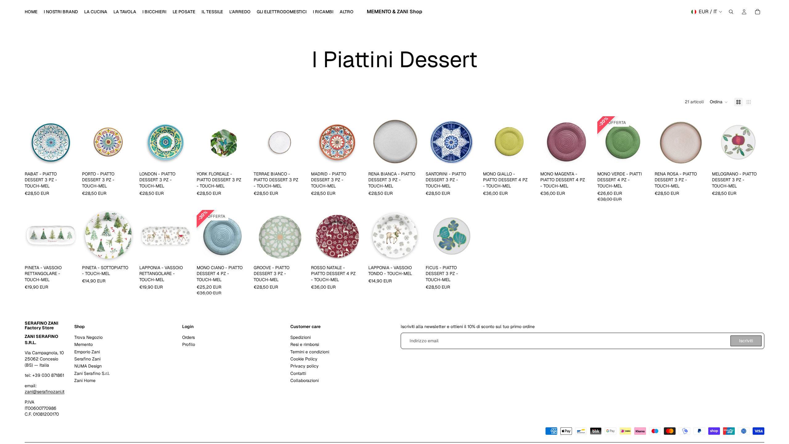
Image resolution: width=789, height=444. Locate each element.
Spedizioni (300, 337)
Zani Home (85, 380)
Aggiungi (72, 159)
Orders (188, 337)
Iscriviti (746, 340)
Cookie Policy (303, 359)
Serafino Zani (87, 359)
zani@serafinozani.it (44, 391)
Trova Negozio (88, 337)
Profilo (188, 344)
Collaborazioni (304, 380)
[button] (719, 102)
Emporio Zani (87, 351)
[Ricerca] (731, 11)
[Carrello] (757, 11)
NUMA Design (88, 366)
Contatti (298, 373)
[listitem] (347, 11)
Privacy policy (304, 366)
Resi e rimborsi (304, 344)
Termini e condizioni (309, 351)
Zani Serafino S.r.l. (92, 373)
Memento (83, 344)
